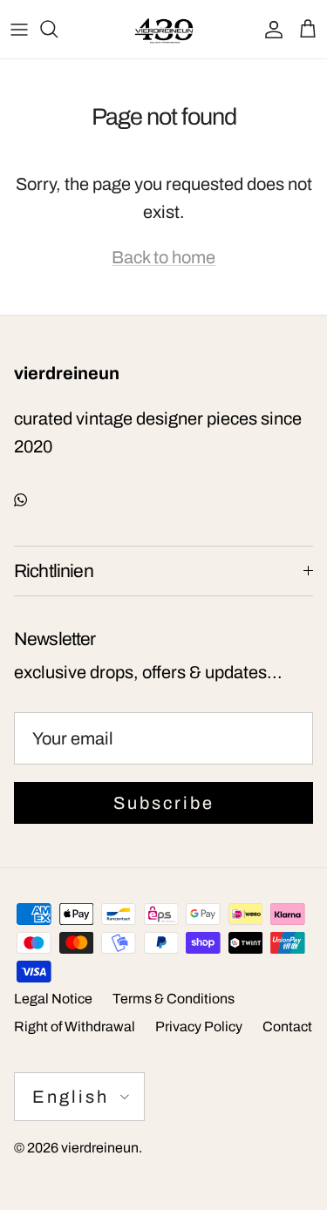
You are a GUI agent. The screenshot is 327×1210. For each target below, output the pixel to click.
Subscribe (164, 802)
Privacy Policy (198, 1026)
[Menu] (19, 29)
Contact (287, 1026)
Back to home (163, 257)
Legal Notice (53, 998)
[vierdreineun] (163, 29)
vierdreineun (100, 1147)
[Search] (57, 29)
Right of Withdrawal (74, 1026)
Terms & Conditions (173, 998)
